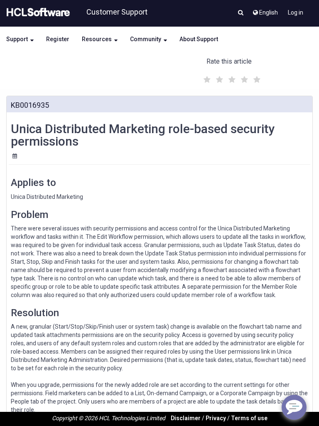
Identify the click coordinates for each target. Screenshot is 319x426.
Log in (295, 12)
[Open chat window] (294, 407)
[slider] (231, 78)
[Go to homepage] (36, 12)
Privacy (216, 418)
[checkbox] (206, 77)
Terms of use (249, 418)
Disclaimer (186, 418)
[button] (241, 13)
